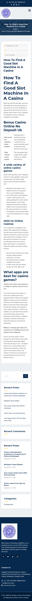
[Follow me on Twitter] (13, 5)
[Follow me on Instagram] (18, 5)
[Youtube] (12, 556)
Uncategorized (8, 504)
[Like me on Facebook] (11, 5)
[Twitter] (8, 556)
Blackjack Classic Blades (11, 401)
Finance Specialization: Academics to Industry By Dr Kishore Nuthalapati (15, 454)
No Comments (10, 55)
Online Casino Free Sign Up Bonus (14, 413)
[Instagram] (17, 556)
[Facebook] (3, 556)
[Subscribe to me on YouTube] (16, 5)
